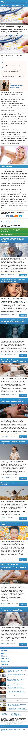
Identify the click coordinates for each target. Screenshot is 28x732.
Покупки (3, 663)
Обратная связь (5, 714)
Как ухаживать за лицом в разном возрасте (12, 483)
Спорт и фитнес (5, 658)
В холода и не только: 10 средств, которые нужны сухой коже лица (12, 609)
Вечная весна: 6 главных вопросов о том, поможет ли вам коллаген (13, 442)
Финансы (3, 653)
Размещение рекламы (16, 714)
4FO (4, 2)
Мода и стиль (4, 664)
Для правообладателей (16, 715)
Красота (2, 275)
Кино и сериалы (5, 661)
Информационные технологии (9, 652)
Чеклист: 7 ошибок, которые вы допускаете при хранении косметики (13, 360)
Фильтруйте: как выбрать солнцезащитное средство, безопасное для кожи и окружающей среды (13, 567)
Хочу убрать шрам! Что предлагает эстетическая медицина (13, 280)
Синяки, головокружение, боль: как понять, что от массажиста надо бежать (13, 401)
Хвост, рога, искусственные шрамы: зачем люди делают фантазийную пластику (13, 321)
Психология (4, 656)
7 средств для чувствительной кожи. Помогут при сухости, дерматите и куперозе (13, 239)
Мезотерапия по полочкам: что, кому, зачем (14, 523)
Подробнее (23, 275)
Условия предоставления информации (10, 729)
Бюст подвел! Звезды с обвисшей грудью (16, 86)
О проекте (3, 713)
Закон (2, 655)
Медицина (4, 650)
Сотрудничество (15, 713)
